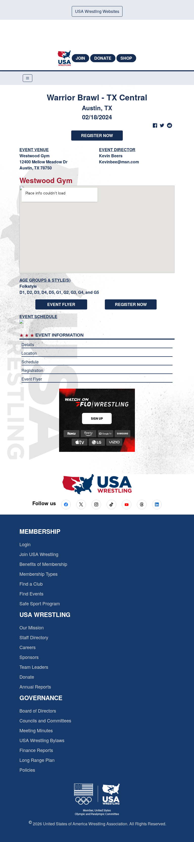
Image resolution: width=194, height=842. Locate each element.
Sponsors (29, 657)
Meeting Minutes (36, 730)
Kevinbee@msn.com (119, 162)
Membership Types (38, 573)
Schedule (30, 362)
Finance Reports (36, 750)
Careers (27, 647)
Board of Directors (37, 710)
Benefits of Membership (43, 564)
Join (80, 58)
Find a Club (31, 583)
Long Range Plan (37, 760)
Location (29, 353)
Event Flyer (31, 379)
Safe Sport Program (39, 603)
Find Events (31, 593)
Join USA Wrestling (38, 554)
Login (25, 544)
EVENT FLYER (61, 304)
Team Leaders (33, 666)
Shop (126, 58)
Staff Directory (33, 637)
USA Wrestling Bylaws (41, 740)
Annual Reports (35, 686)
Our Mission (31, 627)
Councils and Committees (45, 720)
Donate (102, 58)
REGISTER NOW (97, 135)
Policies (27, 769)
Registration (32, 370)
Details (27, 344)
